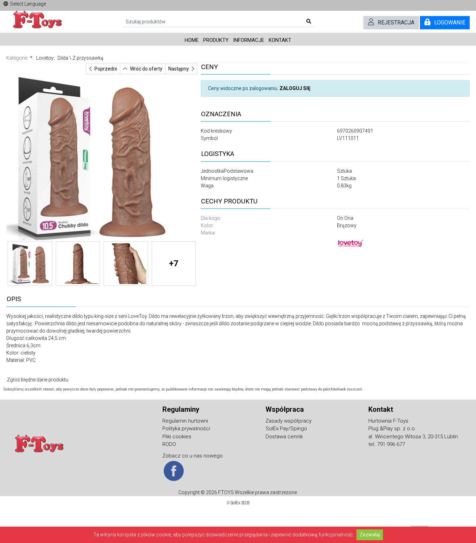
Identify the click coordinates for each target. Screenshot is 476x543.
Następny (178, 69)
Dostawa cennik (284, 436)
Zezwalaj (370, 534)
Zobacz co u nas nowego (192, 456)
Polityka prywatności (186, 428)
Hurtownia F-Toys (388, 421)
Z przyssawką (87, 58)
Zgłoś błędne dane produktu (37, 379)
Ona (348, 218)
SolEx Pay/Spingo (286, 428)
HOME (192, 40)
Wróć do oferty (146, 69)
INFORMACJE (248, 40)
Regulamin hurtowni (185, 421)
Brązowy (346, 225)
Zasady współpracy (289, 421)
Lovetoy (45, 58)
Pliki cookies (176, 436)
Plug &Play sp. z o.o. (392, 428)
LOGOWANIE (449, 22)
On (340, 218)
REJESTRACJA (396, 22)
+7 (173, 263)
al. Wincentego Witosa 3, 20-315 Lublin (413, 436)
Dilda (62, 58)
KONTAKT (280, 40)
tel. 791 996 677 (386, 444)
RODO (169, 444)
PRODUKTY (216, 40)
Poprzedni (105, 69)
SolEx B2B (239, 502)
